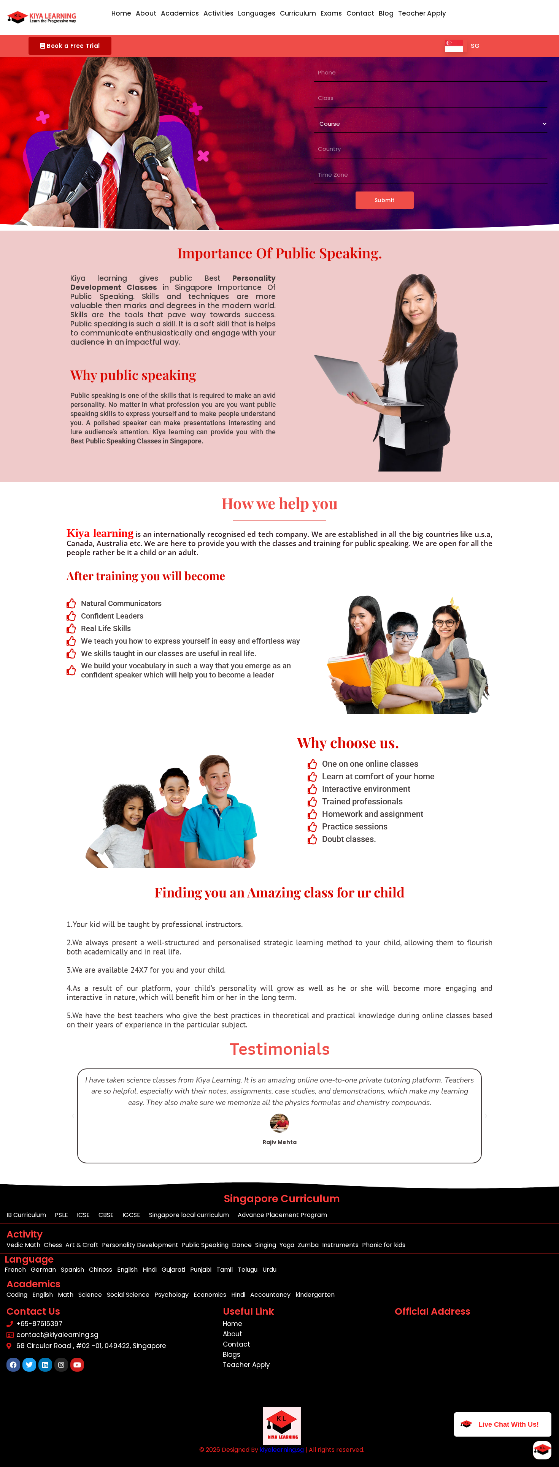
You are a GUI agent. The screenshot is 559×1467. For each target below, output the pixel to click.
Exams (331, 13)
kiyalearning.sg (282, 1449)
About (146, 13)
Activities (218, 13)
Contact (360, 13)
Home (121, 13)
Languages (256, 13)
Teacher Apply (422, 13)
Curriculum (298, 13)
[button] (70, 46)
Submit (385, 200)
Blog (386, 13)
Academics (180, 13)
